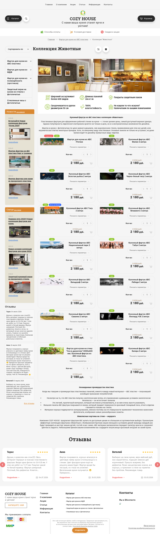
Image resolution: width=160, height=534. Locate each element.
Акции (73, 4)
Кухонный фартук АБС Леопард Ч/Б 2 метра (139, 315)
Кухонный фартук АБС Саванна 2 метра (79, 315)
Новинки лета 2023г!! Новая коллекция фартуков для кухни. (20, 221)
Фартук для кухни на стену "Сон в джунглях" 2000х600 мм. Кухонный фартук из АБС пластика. (79, 352)
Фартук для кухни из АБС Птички (79, 140)
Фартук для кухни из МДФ (17, 71)
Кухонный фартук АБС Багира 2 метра (139, 349)
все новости (21, 112)
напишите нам (16, 505)
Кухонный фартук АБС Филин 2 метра (139, 140)
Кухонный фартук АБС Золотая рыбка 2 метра (79, 175)
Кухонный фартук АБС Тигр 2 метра (79, 209)
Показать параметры (78, 147)
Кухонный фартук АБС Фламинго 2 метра (139, 209)
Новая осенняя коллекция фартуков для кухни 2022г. (20, 250)
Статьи (82, 4)
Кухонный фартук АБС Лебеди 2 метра (139, 280)
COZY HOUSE (83, 19)
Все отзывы (29, 403)
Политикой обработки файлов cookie (85, 526)
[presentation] (2, 464)
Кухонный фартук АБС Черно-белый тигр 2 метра (139, 175)
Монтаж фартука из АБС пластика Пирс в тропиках (20, 152)
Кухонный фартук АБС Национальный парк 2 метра (79, 245)
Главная (49, 4)
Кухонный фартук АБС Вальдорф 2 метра (79, 280)
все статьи (17, 210)
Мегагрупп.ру (149, 526)
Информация (94, 4)
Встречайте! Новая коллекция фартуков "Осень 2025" (17, 123)
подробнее (13, 142)
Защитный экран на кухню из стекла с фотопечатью (16, 92)
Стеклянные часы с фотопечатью (16, 101)
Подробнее (12, 477)
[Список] (106, 49)
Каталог (15, 18)
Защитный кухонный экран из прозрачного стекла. (20, 278)
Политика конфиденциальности (141, 528)
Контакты (108, 4)
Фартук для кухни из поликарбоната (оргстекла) (17, 80)
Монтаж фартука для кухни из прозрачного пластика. (20, 180)
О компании (61, 4)
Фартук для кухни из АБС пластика (17, 62)
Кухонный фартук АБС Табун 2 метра (139, 244)
